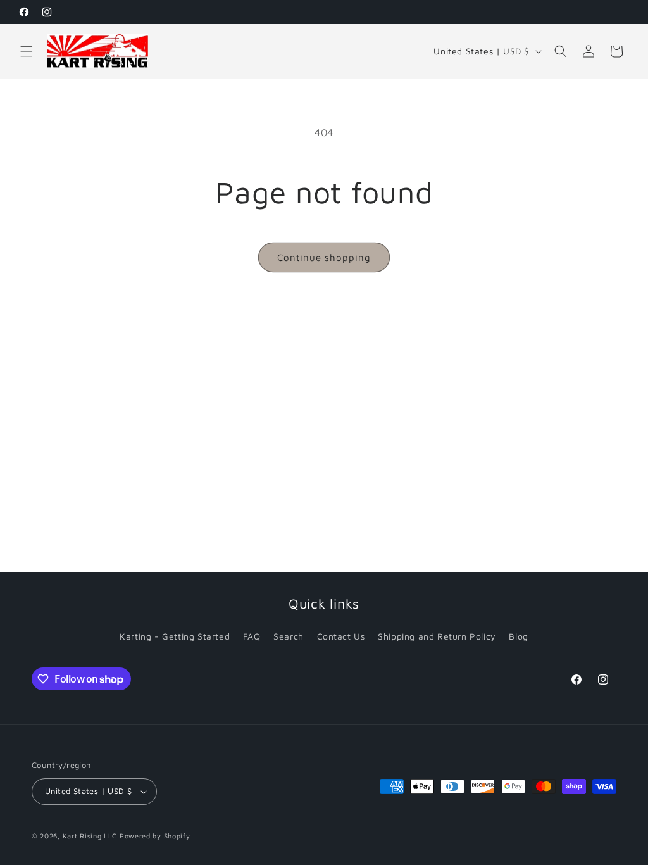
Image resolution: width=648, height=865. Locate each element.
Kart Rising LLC (90, 835)
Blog (518, 636)
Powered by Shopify (155, 835)
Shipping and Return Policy (437, 636)
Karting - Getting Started (175, 636)
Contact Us (341, 636)
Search (288, 636)
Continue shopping (324, 257)
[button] (26, 51)
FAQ (252, 636)
